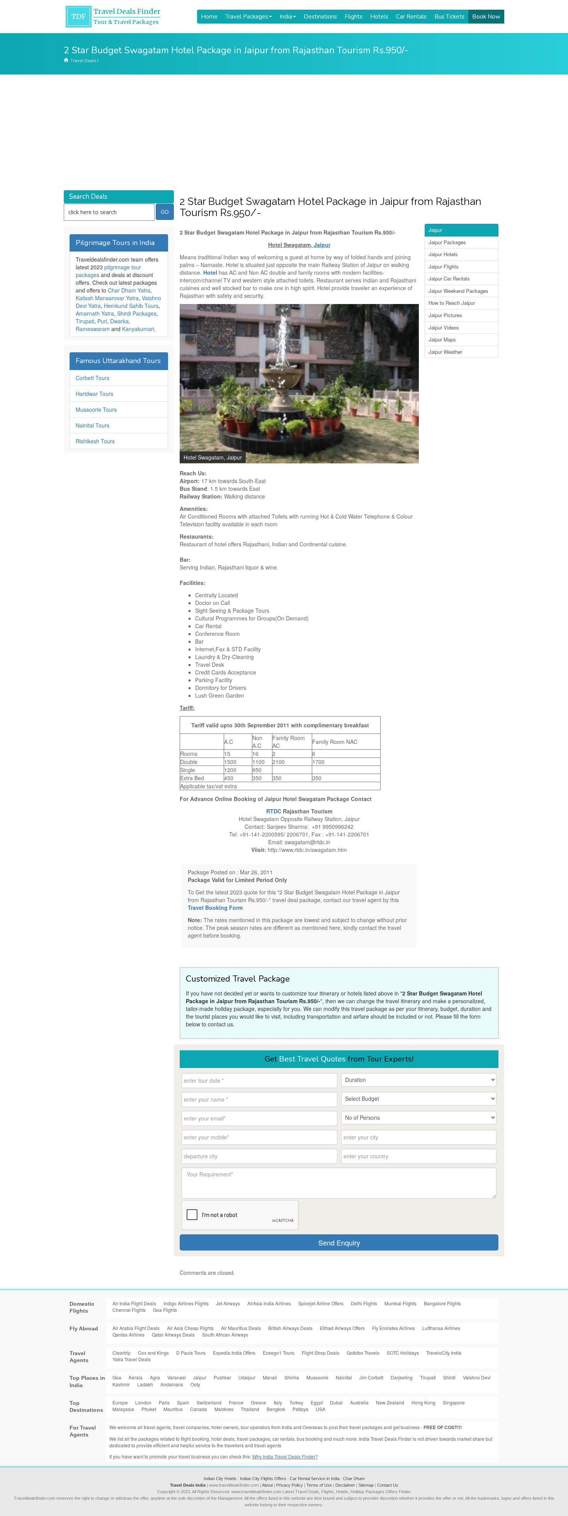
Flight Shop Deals (320, 1352)
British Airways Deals (290, 1328)
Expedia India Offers (234, 1352)
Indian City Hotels (220, 1478)
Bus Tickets (449, 16)
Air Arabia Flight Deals (136, 1328)
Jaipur (322, 244)
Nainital (344, 1377)
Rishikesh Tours (95, 441)
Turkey (296, 1402)
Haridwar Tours (94, 393)
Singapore (454, 1402)
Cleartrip (121, 1352)
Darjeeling (402, 1377)
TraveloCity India (443, 1352)
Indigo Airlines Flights (186, 1303)
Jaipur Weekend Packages (458, 290)
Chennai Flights (129, 1309)
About (267, 1485)
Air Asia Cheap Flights (190, 1328)
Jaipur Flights (444, 266)
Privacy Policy (289, 1485)
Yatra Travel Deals (131, 1359)
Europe (120, 1402)
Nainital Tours (92, 425)
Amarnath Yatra (95, 313)
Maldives (223, 1409)
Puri (102, 321)
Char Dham (354, 1478)
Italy (278, 1402)
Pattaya (300, 1409)
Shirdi (449, 1377)
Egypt (317, 1402)
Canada (198, 1409)
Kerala (136, 1377)
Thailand (250, 1409)
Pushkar (222, 1377)
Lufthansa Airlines (441, 1328)
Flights (353, 16)
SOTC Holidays (403, 1352)
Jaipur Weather (445, 351)
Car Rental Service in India (315, 1478)
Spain (183, 1402)
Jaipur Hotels (443, 254)
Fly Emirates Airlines (393, 1328)
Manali (270, 1377)
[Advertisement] (284, 132)
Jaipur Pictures (445, 315)
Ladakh (145, 1384)
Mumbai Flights (400, 1303)
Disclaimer (345, 1485)
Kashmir (121, 1384)
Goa (116, 1377)
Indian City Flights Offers (263, 1478)
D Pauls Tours (191, 1352)
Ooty (195, 1384)
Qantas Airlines (128, 1334)
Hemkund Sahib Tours (131, 305)
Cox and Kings (153, 1352)
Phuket (148, 1409)
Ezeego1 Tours (278, 1352)
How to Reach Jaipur (452, 302)
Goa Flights (165, 1309)
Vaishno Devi (477, 1377)
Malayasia (123, 1409)
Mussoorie (317, 1377)
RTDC (273, 811)
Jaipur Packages (447, 242)
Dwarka (119, 321)
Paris (164, 1402)
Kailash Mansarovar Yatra (107, 298)
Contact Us (387, 1485)
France (236, 1402)
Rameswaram (93, 329)
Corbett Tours (92, 378)
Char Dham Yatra (129, 290)
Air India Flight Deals (134, 1303)
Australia (359, 1402)
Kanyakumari (138, 329)
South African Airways (225, 1334)
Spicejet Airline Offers (321, 1303)
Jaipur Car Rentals (449, 278)
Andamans (171, 1384)
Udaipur (246, 1377)
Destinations (320, 16)
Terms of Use (319, 1485)
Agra (155, 1377)
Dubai (336, 1402)
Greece (258, 1402)
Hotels (379, 16)
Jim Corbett (371, 1377)
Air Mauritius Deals (241, 1328)
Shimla (291, 1377)
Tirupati (85, 321)
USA (320, 1409)
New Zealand (390, 1402)
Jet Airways (228, 1303)
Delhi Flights (364, 1303)
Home (209, 16)
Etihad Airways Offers (342, 1328)
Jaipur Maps (442, 339)
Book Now (486, 16)
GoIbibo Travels (363, 1352)
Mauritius (173, 1409)
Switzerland (209, 1402)
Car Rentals (411, 16)
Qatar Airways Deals (173, 1334)
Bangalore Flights (442, 1303)
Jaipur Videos (444, 327)
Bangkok (276, 1409)
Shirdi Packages (136, 313)
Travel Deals (83, 60)
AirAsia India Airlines (269, 1303)
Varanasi (176, 1377)
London (143, 1402)
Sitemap (366, 1485)
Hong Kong (423, 1402)
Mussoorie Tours (96, 409)
